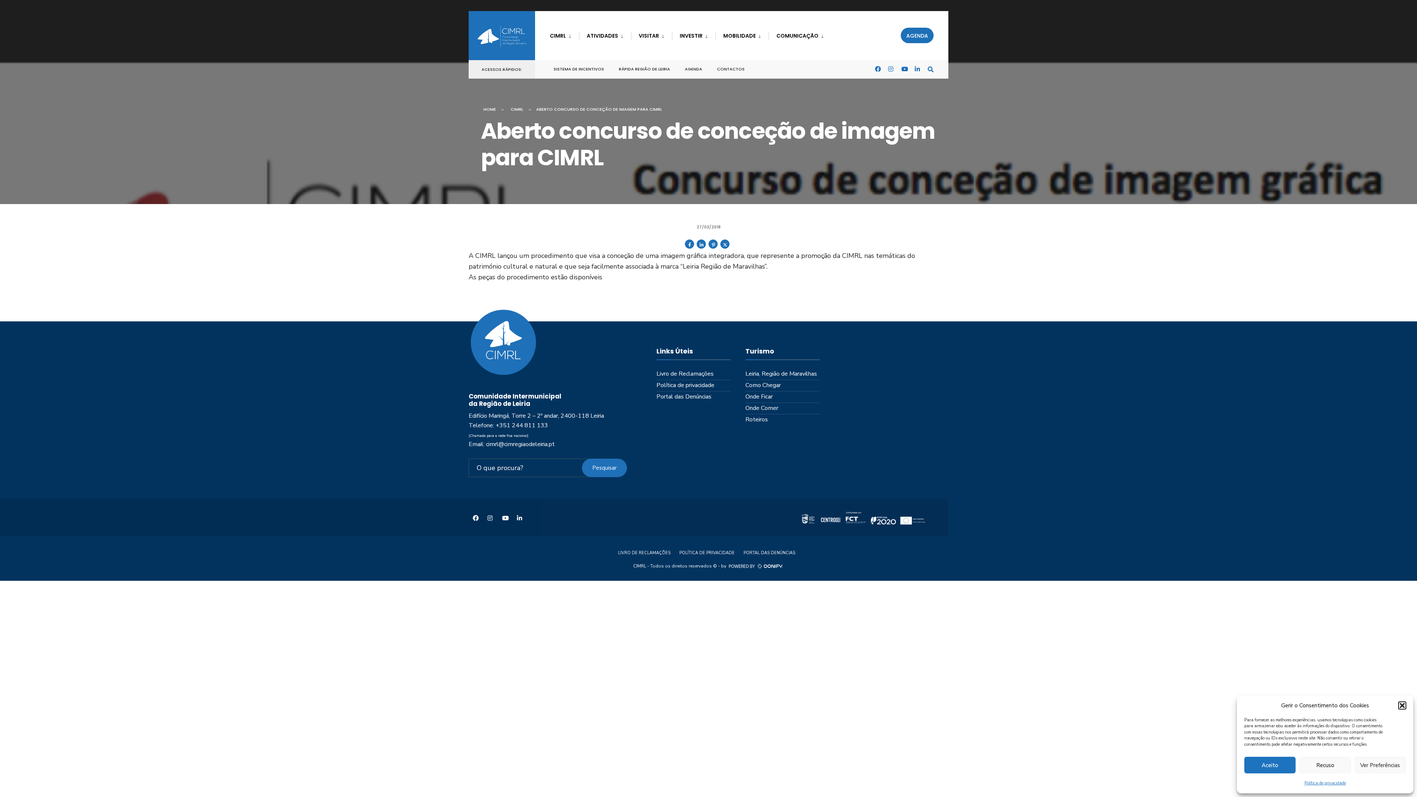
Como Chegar (763, 385)
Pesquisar (604, 468)
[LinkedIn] (917, 68)
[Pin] (713, 247)
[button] (1402, 705)
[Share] (689, 247)
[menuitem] (564, 34)
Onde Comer (761, 408)
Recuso (1325, 765)
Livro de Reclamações (685, 374)
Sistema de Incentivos (579, 69)
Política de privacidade (1325, 783)
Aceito (1270, 765)
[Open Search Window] (930, 68)
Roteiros (756, 419)
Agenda (917, 35)
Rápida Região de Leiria (644, 69)
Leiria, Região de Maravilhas (781, 374)
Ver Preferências (1380, 765)
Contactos (731, 69)
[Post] (725, 247)
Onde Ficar (759, 397)
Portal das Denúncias (683, 397)
